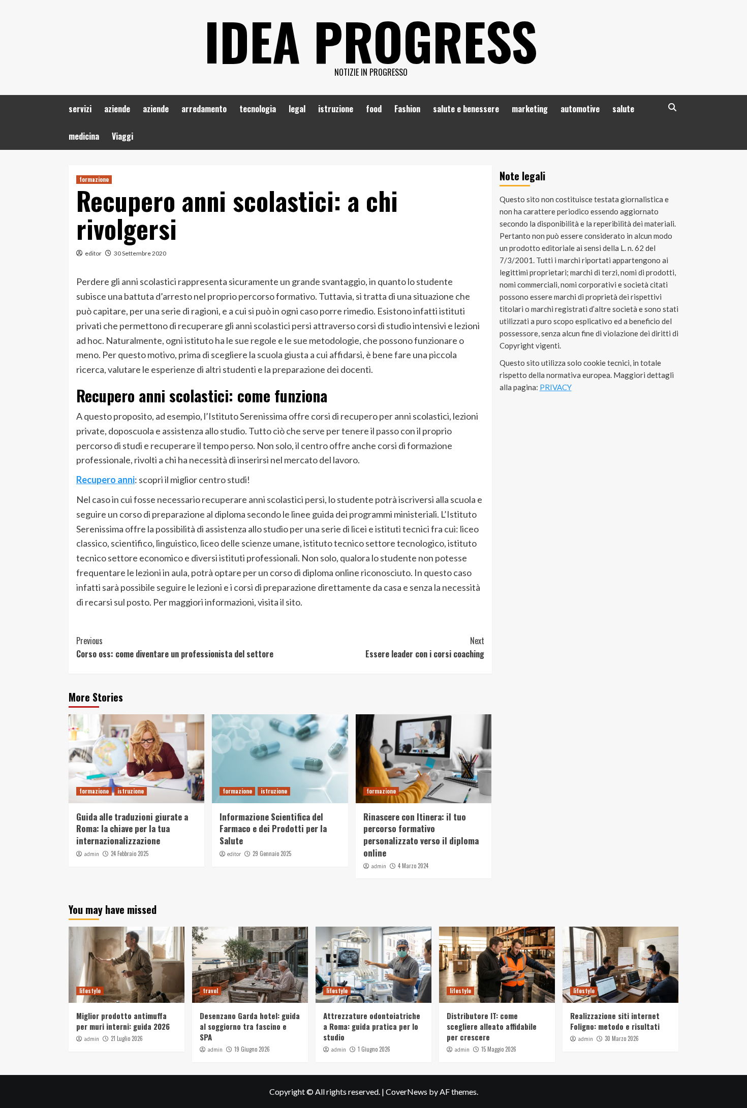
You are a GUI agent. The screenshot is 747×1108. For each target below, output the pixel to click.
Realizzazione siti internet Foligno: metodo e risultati (615, 1021)
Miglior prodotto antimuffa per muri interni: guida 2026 (123, 1021)
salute (623, 109)
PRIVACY (556, 387)
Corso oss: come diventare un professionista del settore (174, 647)
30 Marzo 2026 (622, 1038)
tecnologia (257, 109)
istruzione (335, 109)
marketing (530, 109)
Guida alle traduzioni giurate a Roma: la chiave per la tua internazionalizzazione (132, 828)
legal (297, 109)
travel (210, 991)
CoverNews (406, 1091)
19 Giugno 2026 (252, 1049)
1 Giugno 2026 (374, 1049)
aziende (117, 109)
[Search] (672, 107)
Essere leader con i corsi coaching (424, 647)
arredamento (204, 109)
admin (91, 854)
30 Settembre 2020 (140, 253)
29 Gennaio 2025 (272, 853)
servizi (80, 109)
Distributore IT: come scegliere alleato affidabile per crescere (492, 1026)
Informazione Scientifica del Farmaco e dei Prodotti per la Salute (273, 828)
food (374, 109)
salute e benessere (466, 109)
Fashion (407, 109)
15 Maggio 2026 (498, 1049)
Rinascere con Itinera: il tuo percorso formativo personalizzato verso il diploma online (421, 834)
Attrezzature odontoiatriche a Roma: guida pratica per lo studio (371, 1026)
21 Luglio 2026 (127, 1038)
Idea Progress (371, 40)
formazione (94, 179)
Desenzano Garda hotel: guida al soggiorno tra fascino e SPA (250, 1026)
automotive (580, 109)
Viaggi (122, 136)
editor (93, 253)
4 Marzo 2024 (413, 866)
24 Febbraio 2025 (129, 853)
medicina (84, 136)
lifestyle (90, 991)
